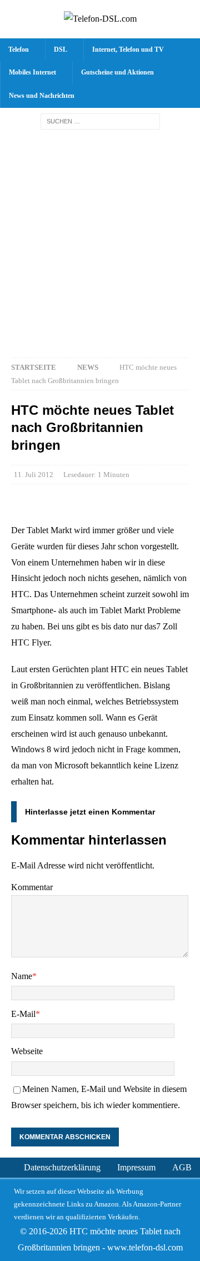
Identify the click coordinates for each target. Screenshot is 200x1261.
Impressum (136, 1167)
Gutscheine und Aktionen (117, 72)
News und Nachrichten (41, 96)
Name (21, 976)
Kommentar (32, 887)
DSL (60, 49)
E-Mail (23, 1014)
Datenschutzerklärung (62, 1167)
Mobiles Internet (32, 72)
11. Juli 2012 (33, 474)
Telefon (18, 49)
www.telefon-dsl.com (145, 1247)
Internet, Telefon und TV (128, 49)
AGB (182, 1167)
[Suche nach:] (100, 121)
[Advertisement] (100, 241)
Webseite (27, 1051)
